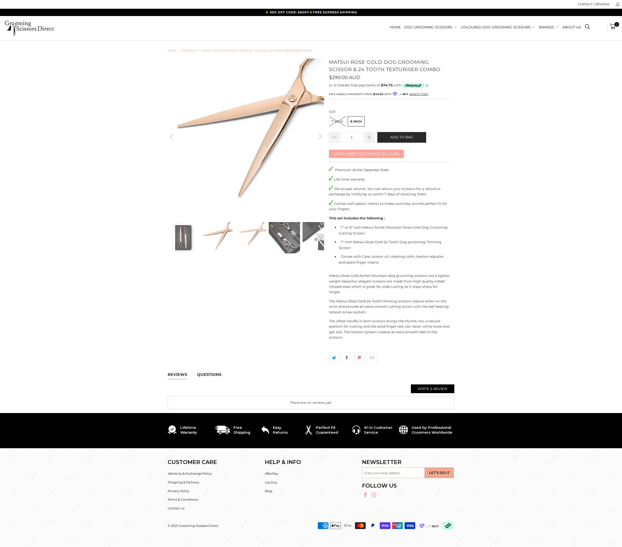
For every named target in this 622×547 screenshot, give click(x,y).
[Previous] (172, 136)
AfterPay (271, 473)
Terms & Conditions (183, 499)
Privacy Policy (178, 491)
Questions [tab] (209, 374)
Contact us (176, 508)
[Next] (319, 136)
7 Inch (337, 121)
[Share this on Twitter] (334, 358)
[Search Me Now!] (587, 27)
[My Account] (617, 4)
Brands (547, 27)
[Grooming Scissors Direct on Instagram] (374, 495)
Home (395, 27)
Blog (268, 491)
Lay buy (271, 482)
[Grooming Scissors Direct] (52, 28)
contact (585, 4)
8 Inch (356, 121)
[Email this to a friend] (372, 358)
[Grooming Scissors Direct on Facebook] (365, 495)
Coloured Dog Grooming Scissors (496, 27)
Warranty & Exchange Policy (190, 473)
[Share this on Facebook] (347, 358)
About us (571, 27)
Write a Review (433, 389)
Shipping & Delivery (183, 482)
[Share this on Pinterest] (359, 358)
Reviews (602, 4)
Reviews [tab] (177, 374)
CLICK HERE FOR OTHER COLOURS (366, 153)
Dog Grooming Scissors (428, 27)
